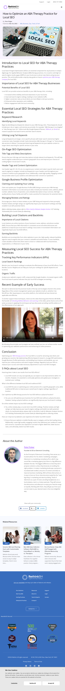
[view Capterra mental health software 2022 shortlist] (12, 632)
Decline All (33, 683)
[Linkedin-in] (35, 666)
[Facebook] (26, 666)
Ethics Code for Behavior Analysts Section (38, 209)
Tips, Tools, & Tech (34, 23)
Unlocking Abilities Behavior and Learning (25, 301)
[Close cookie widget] (63, 669)
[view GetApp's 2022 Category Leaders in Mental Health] (52, 632)
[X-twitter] (30, 666)
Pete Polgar (29, 447)
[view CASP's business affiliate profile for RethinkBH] (52, 642)
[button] (61, 7)
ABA (21, 23)
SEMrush (48, 129)
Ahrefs (56, 129)
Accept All (51, 683)
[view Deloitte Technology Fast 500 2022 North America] (32, 631)
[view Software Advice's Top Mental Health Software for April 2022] (12, 642)
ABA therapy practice (19, 356)
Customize (14, 683)
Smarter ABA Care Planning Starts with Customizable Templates (11, 549)
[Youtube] (39, 666)
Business (25, 23)
